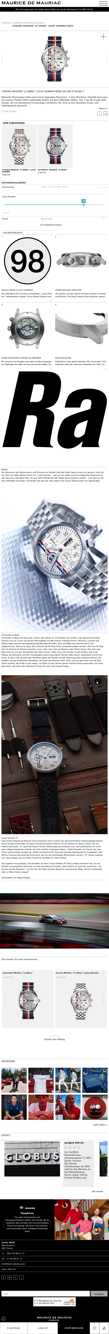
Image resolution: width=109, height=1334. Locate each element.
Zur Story (14, 1328)
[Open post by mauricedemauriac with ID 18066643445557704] (68, 1080)
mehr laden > (100, 1124)
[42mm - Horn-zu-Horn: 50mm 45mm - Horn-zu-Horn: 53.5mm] (70, 187)
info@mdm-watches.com (13, 1264)
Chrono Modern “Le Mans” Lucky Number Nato (42, 25)
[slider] (84, 205)
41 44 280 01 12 (14, 1258)
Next (105, 59)
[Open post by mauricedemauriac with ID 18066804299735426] (14, 1080)
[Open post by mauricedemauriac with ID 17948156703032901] (95, 1080)
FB (9, 1277)
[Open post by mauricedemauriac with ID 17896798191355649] (68, 1107)
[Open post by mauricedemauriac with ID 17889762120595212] (95, 1107)
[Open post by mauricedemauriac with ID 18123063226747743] (14, 1107)
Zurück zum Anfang (54, 1039)
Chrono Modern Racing (27, 22)
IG (3, 1277)
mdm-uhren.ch (8, 1269)
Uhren (5, 22)
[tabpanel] (54, 59)
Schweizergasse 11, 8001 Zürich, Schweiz (77, 1159)
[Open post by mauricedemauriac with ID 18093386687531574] (41, 1080)
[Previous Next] (54, 59)
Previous (3, 59)
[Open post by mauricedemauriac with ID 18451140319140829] (41, 1107)
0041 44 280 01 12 (15, 1253)
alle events (97, 1191)
